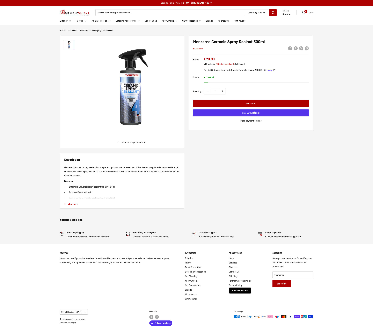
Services (233, 262)
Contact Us (234, 271)
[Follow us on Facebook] (151, 317)
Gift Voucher (240, 20)
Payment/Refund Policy (240, 280)
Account (287, 14)
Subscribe (281, 283)
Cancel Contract (240, 290)
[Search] (273, 12)
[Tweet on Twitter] (301, 48)
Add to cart (251, 103)
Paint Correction (99, 20)
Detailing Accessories (126, 20)
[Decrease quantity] (207, 91)
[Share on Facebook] (290, 48)
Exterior (64, 20)
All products (223, 20)
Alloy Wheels (168, 20)
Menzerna (198, 49)
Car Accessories (190, 20)
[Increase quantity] (222, 91)
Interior (79, 20)
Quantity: (197, 91)
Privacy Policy (235, 285)
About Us (233, 267)
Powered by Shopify (68, 322)
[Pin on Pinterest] (296, 48)
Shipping (233, 276)
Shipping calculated (225, 64)
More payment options (251, 120)
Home (62, 30)
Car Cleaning (151, 20)
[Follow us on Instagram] (157, 317)
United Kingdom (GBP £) (71, 312)
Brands (209, 20)
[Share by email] (307, 48)
